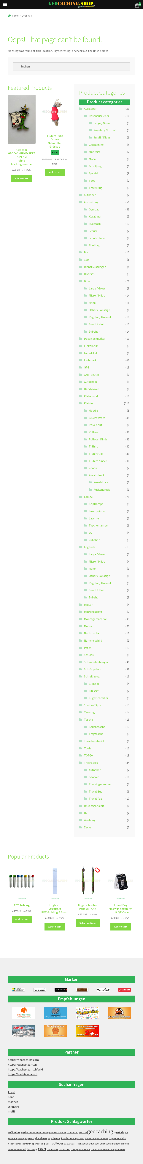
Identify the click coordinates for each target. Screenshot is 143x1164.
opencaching (38, 1143)
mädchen (12, 1143)
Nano (92, 303)
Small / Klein (101, 137)
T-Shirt (93, 446)
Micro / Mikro (97, 295)
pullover (57, 1143)
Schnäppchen (92, 669)
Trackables (91, 762)
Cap (86, 259)
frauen (63, 1132)
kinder (65, 1138)
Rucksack (95, 224)
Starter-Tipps (92, 705)
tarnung (32, 1149)
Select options (87, 923)
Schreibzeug (92, 676)
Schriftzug (95, 166)
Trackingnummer (100, 784)
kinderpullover (77, 1138)
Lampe (88, 497)
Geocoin (94, 777)
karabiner (41, 1138)
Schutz (93, 231)
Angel (11, 1092)
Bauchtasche (97, 727)
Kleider (88, 403)
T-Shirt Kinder (98, 461)
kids (58, 1138)
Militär (88, 604)
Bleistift (94, 683)
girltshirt (12, 1138)
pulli (48, 1143)
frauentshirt (72, 1132)
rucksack (82, 1143)
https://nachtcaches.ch (22, 1074)
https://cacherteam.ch (22, 1064)
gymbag (20, 1138)
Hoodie (93, 410)
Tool (92, 180)
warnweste (120, 1149)
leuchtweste (102, 1138)
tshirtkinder (84, 1149)
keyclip (52, 1138)
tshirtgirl (75, 1149)
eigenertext (53, 1132)
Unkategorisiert (94, 806)
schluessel (93, 1143)
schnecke (14, 1106)
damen (30, 1132)
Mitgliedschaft (93, 612)
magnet (13, 1102)
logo (112, 1138)
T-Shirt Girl (96, 453)
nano (11, 1097)
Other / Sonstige (99, 310)
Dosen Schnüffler (94, 338)
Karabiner (95, 216)
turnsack (109, 1149)
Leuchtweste (97, 418)
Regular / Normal (104, 130)
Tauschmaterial (94, 741)
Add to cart (21, 178)
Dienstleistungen (95, 267)
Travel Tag (95, 798)
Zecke (87, 827)
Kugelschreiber (98, 698)
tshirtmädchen (98, 1149)
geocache (83, 1132)
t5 (25, 1149)
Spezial (93, 173)
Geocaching (96, 144)
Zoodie (93, 468)
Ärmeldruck (100, 482)
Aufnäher (90, 195)
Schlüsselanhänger (96, 662)
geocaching (100, 1131)
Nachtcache (91, 633)
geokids (119, 1132)
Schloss (89, 655)
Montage (94, 152)
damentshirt (40, 1132)
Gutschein (90, 382)
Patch (87, 648)
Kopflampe (96, 504)
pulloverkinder (70, 1144)
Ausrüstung (91, 202)
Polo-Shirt (95, 425)
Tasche (88, 719)
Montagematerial (95, 619)
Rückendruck (101, 489)
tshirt (42, 1149)
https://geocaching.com (23, 1060)
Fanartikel (90, 353)
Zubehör (94, 331)
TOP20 (88, 755)
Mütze (88, 626)
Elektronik (91, 346)
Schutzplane (97, 238)
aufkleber (14, 1132)
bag (22, 1132)
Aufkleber (90, 108)
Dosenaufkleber (99, 116)
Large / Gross (101, 123)
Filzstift (94, 691)
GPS (86, 367)
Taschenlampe (98, 525)
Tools (87, 748)
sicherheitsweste (16, 1149)
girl (126, 1132)
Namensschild (93, 640)
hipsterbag (30, 1138)
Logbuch (89, 547)
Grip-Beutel (91, 374)
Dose (87, 281)
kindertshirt (90, 1138)
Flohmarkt (91, 360)
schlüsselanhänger (110, 1143)
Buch (87, 252)
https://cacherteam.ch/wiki (25, 1069)
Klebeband (91, 396)
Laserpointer (97, 511)
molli (11, 1111)
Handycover (91, 389)
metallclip (120, 1138)
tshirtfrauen (64, 1149)
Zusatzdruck (96, 475)
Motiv (92, 159)
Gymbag (94, 209)
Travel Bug (95, 188)
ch (25, 1132)
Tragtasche (96, 734)
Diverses (89, 274)
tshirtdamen (52, 1149)
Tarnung (89, 712)
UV (90, 532)
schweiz (125, 1143)
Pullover (94, 432)
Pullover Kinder (99, 439)
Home (15, 15)
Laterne (94, 518)
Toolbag (94, 245)
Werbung (90, 820)
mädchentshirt (24, 1143)
